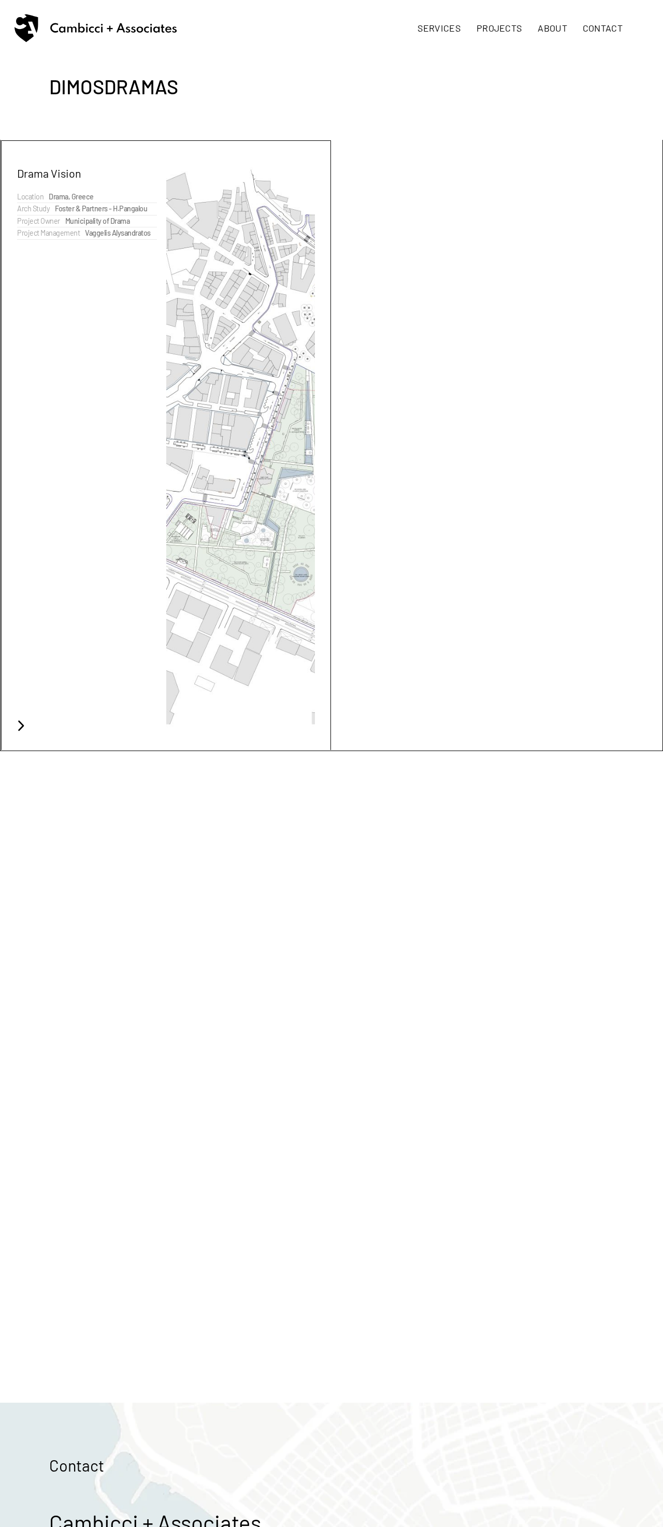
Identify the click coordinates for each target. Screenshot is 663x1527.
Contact (603, 28)
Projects (499, 28)
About (552, 28)
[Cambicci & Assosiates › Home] (95, 28)
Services (439, 28)
